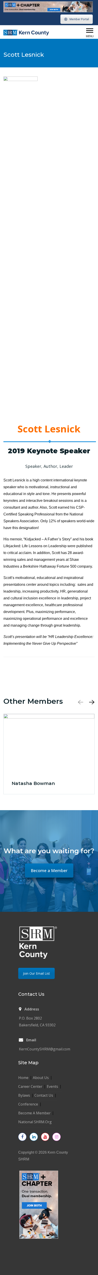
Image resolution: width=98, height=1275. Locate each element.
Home (23, 1077)
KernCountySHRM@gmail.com (44, 1049)
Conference (28, 1104)
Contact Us (43, 1095)
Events (52, 1086)
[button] (90, 31)
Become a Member (49, 870)
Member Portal (79, 19)
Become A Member (34, 1113)
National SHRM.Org (35, 1121)
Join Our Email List (36, 973)
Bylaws (24, 1095)
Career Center (30, 1086)
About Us (41, 1077)
